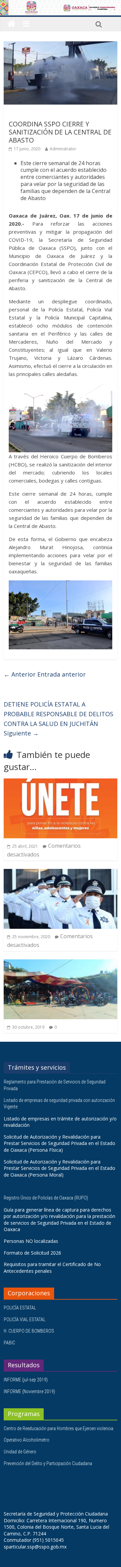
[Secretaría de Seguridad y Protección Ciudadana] (11, 24)
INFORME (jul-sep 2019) (26, 1379)
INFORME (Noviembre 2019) (29, 1391)
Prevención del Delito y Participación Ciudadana (48, 1463)
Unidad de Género (20, 1451)
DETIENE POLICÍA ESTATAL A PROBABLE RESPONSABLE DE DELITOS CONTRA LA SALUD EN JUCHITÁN (58, 718)
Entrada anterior (45, 674)
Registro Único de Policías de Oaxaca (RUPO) (46, 1197)
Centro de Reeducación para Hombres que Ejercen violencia (58, 1428)
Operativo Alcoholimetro (26, 1440)
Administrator (63, 149)
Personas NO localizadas (31, 1241)
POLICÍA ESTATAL (20, 1307)
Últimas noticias (27, 114)
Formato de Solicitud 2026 (32, 1253)
